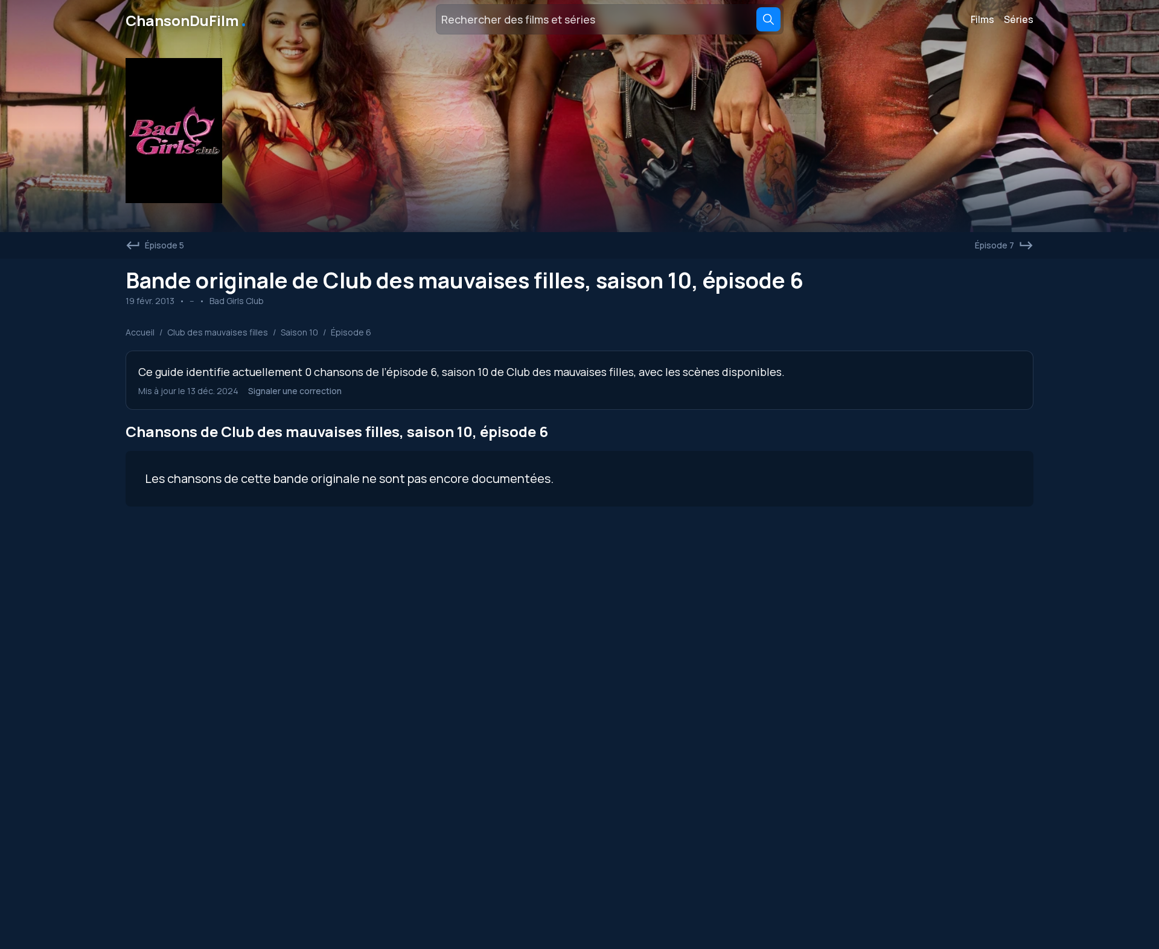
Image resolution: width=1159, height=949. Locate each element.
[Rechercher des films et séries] (768, 19)
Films (982, 19)
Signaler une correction (295, 391)
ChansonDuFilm (187, 19)
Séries (1018, 19)
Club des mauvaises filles (217, 332)
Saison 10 (299, 332)
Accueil (140, 332)
